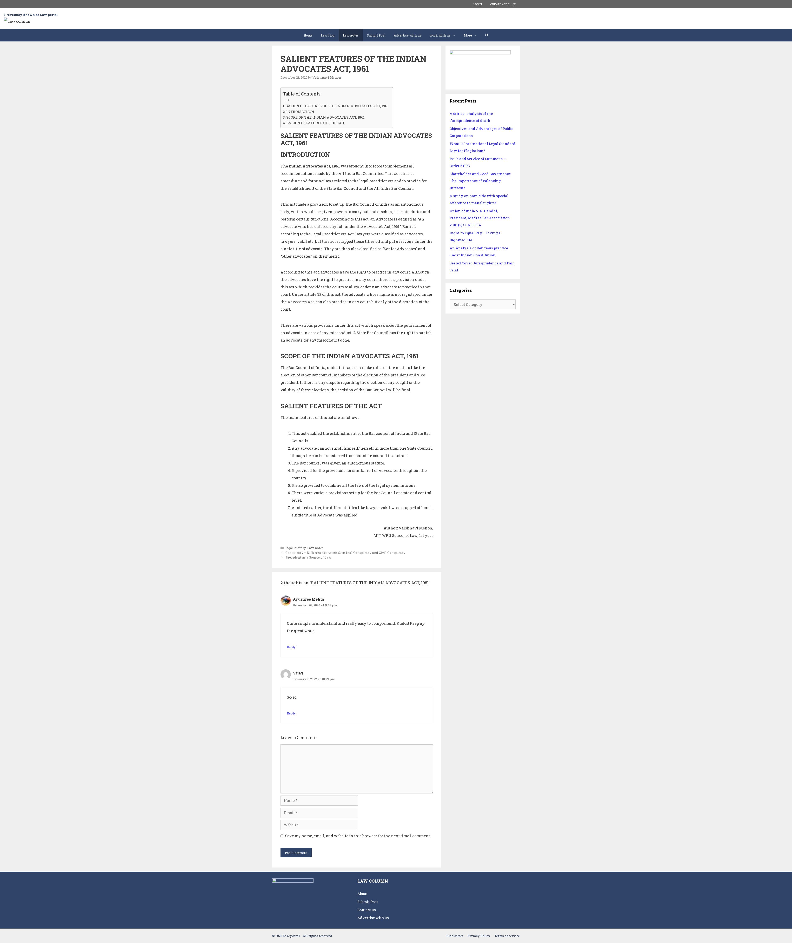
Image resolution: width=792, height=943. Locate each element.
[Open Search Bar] (487, 35)
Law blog (328, 35)
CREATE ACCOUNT (503, 4)
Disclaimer (455, 936)
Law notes (351, 35)
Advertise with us (407, 35)
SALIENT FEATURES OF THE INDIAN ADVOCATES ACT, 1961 (337, 106)
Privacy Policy (479, 936)
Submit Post (376, 35)
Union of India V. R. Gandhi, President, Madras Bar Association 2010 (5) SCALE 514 (480, 218)
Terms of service (507, 936)
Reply (291, 647)
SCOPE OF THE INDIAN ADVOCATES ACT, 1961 (325, 117)
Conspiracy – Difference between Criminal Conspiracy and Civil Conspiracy (345, 552)
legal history (295, 548)
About (362, 893)
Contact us (366, 909)
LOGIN (477, 4)
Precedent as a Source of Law (308, 557)
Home (308, 35)
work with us (440, 35)
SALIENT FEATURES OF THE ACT (315, 122)
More (468, 35)
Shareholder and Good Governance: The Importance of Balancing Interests (480, 180)
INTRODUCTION (300, 111)
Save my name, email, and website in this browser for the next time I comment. (358, 835)
